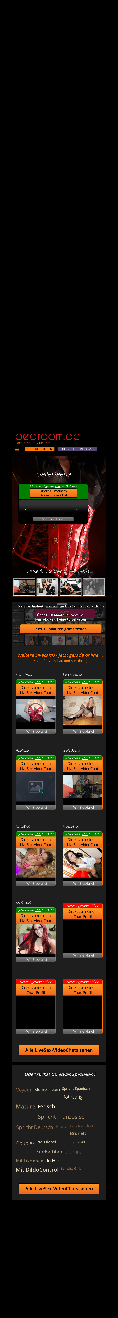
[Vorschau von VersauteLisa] (82, 724)
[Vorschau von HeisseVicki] (82, 876)
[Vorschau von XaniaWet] (35, 876)
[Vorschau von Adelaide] (35, 800)
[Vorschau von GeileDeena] (82, 800)
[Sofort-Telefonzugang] (23, 447)
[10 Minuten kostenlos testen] (21, 447)
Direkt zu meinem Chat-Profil (83, 914)
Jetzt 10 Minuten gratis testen (60, 628)
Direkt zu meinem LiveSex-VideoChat (53, 493)
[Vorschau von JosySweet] (35, 952)
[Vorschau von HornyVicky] (35, 724)
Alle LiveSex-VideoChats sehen (59, 1050)
